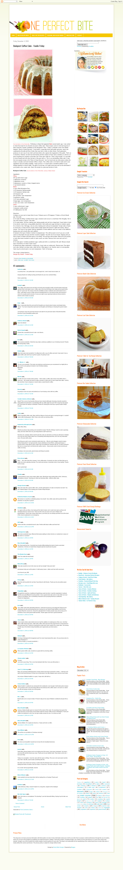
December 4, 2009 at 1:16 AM (25, 280)
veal (99, 807)
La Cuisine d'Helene (23, 648)
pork (84, 799)
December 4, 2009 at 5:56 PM (25, 691)
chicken (94, 785)
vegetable (107, 807)
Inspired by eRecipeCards (25, 424)
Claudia (20, 474)
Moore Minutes (22, 775)
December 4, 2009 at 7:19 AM (25, 384)
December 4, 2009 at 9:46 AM (25, 491)
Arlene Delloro (22, 684)
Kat (19, 339)
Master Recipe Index (23, 35)
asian (97, 782)
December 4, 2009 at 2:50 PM (25, 600)
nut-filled (26, 260)
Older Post (68, 807)
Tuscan (79, 782)
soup (95, 806)
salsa (82, 802)
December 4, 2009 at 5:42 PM (25, 664)
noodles (82, 797)
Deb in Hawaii (21, 330)
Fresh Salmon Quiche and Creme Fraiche (97, 736)
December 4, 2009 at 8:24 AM (25, 469)
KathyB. (20, 285)
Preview (79, 46)
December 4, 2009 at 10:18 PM (26, 744)
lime (109, 793)
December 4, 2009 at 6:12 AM (25, 325)
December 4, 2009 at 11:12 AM (26, 517)
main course (85, 795)
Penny (19, 580)
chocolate (80, 787)
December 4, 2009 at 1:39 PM (25, 558)
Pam (19, 739)
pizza (78, 799)
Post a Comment (20, 803)
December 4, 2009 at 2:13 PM (25, 574)
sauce (97, 802)
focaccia (105, 791)
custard (104, 789)
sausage (104, 802)
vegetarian (93, 809)
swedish (79, 807)
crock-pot (89, 789)
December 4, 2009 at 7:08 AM (25, 357)
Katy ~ (19, 303)
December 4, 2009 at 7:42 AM (25, 393)
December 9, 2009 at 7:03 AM (25, 800)
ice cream (80, 793)
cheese (83, 785)
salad (100, 801)
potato (92, 799)
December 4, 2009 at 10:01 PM (26, 734)
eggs (91, 791)
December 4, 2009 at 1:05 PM (25, 538)
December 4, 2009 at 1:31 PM (25, 549)
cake (98, 784)
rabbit (87, 800)
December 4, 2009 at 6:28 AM (25, 346)
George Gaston (22, 485)
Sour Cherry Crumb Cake (93, 689)
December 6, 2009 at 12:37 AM (26, 779)
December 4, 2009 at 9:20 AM (25, 480)
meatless (99, 795)
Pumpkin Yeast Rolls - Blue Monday (95, 679)
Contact (79, 35)
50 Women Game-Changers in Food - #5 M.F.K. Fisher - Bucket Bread (97, 756)
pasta (90, 797)
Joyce (19, 620)
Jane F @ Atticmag (23, 669)
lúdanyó (20, 636)
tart (87, 807)
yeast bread (102, 809)
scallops (85, 804)
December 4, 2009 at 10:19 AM (26, 502)
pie (97, 797)
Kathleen (20, 784)
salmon (108, 801)
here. (97, 64)
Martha (20, 376)
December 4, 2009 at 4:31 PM (25, 653)
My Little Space (22, 794)
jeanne (20, 749)
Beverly (20, 389)
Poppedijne (21, 591)
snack (87, 806)
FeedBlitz (91, 46)
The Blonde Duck (22, 554)
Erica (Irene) (21, 458)
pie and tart (105, 797)
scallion (79, 804)
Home (13, 35)
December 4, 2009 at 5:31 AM (25, 315)
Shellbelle (20, 508)
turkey (93, 807)
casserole (107, 784)
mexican (107, 795)
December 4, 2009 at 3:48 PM (25, 630)
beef (104, 782)
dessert (80, 792)
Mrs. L (19, 696)
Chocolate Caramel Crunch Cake (95, 746)
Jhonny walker (22, 658)
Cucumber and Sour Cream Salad (95, 707)
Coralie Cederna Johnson (25, 399)
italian (88, 793)
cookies (79, 789)
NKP (19, 522)
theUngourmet (22, 532)
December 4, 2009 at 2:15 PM (25, 586)
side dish (100, 804)
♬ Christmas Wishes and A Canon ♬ (96, 727)
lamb (94, 793)
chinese (104, 785)
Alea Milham (21, 730)
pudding (100, 799)
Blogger (73, 847)
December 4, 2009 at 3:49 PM (25, 643)
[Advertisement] (61, 10)
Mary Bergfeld (22, 543)
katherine (20, 269)
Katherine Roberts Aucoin (25, 496)
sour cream (31, 260)
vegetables (84, 809)
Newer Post (17, 807)
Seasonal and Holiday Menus (55, 35)
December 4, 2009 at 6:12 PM (25, 715)
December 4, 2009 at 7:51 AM (25, 419)
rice (93, 801)
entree (98, 791)
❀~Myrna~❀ (22, 362)
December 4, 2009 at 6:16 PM (25, 725)
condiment (102, 787)
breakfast (89, 784)
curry (97, 789)
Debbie (20, 351)
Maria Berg (21, 563)
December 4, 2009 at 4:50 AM (25, 298)
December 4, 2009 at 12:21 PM (26, 526)
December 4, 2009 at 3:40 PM (25, 614)
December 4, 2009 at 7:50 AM (25, 408)
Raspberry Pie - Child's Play (93, 698)
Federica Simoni (22, 320)
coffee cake (20, 260)
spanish (104, 806)
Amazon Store (70, 35)
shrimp (91, 804)
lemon (101, 793)
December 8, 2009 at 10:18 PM (26, 789)
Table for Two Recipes (38, 35)
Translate (89, 177)
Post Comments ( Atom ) (26, 809)
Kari (19, 605)
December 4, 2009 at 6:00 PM (25, 702)
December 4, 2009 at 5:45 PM (25, 678)
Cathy (19, 413)
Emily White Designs (58, 847)
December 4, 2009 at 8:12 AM (25, 453)
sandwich (89, 802)
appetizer (87, 782)
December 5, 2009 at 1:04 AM (25, 769)
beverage (80, 784)
